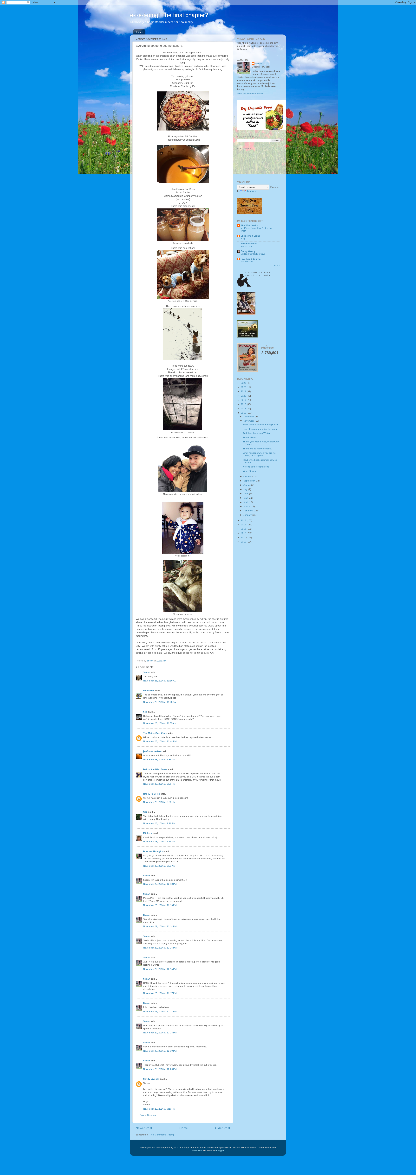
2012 (244, 533)
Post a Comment (148, 1115)
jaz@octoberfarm (152, 751)
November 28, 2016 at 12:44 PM (160, 741)
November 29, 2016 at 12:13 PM (160, 884)
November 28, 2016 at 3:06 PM (159, 784)
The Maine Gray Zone (155, 733)
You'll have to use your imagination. (261, 424)
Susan (146, 672)
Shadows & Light (250, 236)
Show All (277, 265)
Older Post (222, 1128)
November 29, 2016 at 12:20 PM (160, 1069)
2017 (244, 408)
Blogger (220, 1150)
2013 (244, 529)
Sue (145, 712)
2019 (244, 400)
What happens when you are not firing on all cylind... (259, 454)
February (248, 510)
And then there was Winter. (257, 433)
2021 (244, 391)
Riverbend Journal (251, 259)
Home (139, 32)
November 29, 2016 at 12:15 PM (160, 948)
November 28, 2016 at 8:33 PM (159, 802)
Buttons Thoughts (153, 851)
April (246, 502)
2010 (244, 542)
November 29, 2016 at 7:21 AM (159, 866)
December (249, 416)
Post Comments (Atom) (162, 1135)
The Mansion (247, 261)
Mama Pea (148, 690)
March (247, 506)
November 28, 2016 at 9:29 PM (159, 823)
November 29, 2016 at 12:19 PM (160, 1051)
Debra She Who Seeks (155, 769)
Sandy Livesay (151, 1079)
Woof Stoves (249, 471)
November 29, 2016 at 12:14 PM (160, 926)
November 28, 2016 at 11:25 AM (159, 702)
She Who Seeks (249, 225)
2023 (244, 383)
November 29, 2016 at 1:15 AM (159, 841)
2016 (244, 413)
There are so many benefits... (258, 448)
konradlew (197, 1150)
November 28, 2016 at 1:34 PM (159, 759)
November (249, 421)
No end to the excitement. (256, 467)
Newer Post (144, 1128)
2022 (244, 387)
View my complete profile (250, 93)
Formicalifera (249, 437)
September (249, 481)
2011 (243, 537)
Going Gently (248, 251)
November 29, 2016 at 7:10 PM (159, 1109)
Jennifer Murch (249, 243)
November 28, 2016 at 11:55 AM (159, 723)
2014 (244, 524)
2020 (244, 396)
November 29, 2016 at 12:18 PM (160, 1032)
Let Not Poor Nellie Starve (253, 254)
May (245, 498)
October (247, 476)
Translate (251, 191)
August (247, 485)
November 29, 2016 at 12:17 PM (160, 993)
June (246, 493)
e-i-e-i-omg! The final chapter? (169, 15)
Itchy (243, 238)
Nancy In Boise (151, 794)
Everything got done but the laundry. (261, 429)
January (247, 515)
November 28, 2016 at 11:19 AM (159, 681)
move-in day (246, 246)
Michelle (147, 833)
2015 (244, 520)
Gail (145, 812)
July (245, 489)
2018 (244, 404)
